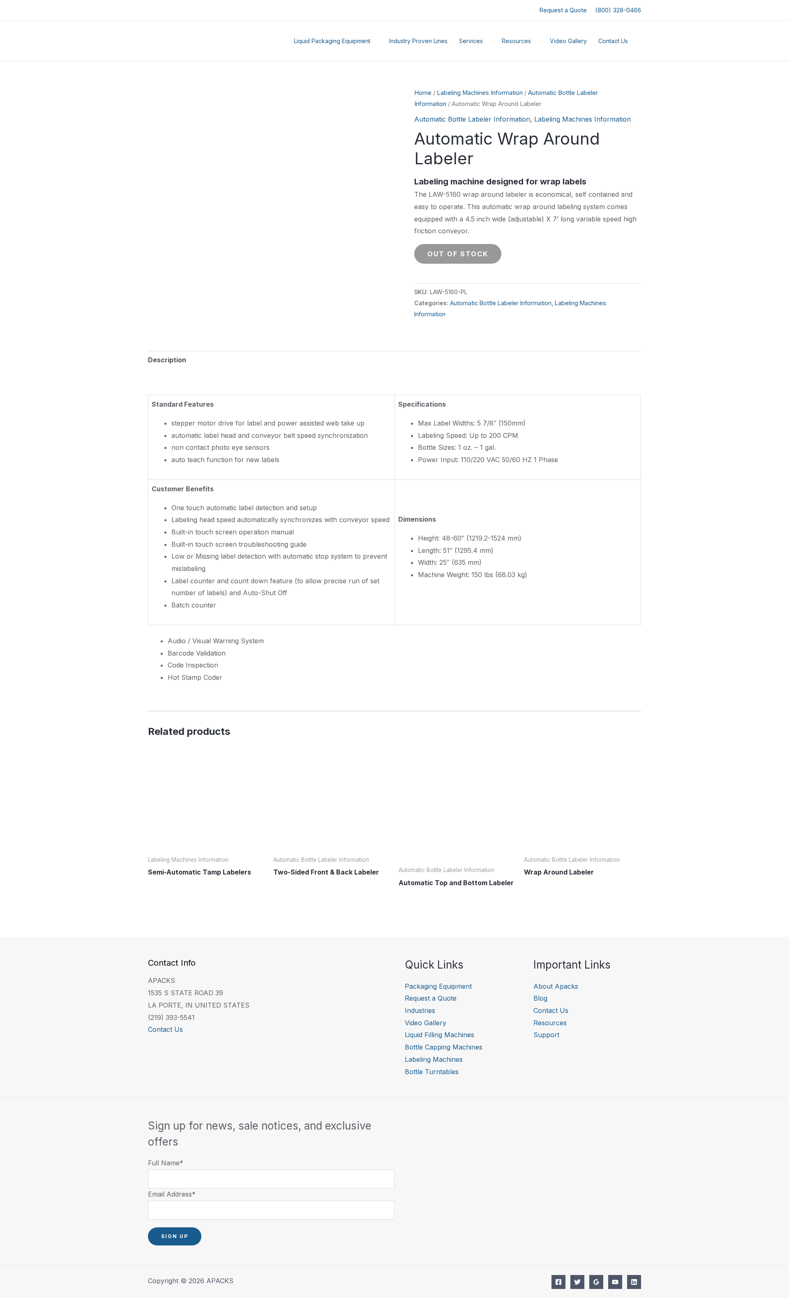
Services (471, 40)
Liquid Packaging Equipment (332, 40)
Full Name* (165, 1163)
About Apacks (555, 986)
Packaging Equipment (438, 986)
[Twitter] (577, 1282)
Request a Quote (563, 10)
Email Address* (172, 1194)
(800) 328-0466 (618, 10)
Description (167, 360)
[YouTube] (615, 1282)
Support (546, 1035)
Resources (516, 40)
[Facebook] (558, 1282)
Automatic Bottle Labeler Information (472, 119)
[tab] (167, 360)
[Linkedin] (634, 1282)
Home (422, 93)
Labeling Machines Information (480, 93)
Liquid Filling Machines (439, 1035)
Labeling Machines (434, 1059)
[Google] (596, 1282)
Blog (540, 998)
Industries (420, 1010)
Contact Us (613, 40)
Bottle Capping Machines (443, 1047)
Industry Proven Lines (418, 40)
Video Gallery (568, 40)
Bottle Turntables (432, 1072)
